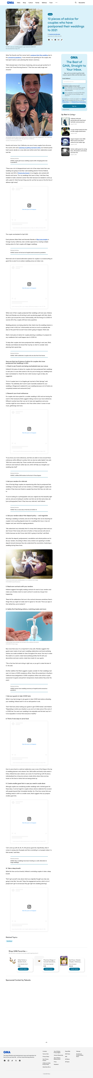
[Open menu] (56, 2)
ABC (66, 1056)
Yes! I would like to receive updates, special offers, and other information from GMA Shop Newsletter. (75, 89)
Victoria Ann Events (23, 173)
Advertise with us (46, 1067)
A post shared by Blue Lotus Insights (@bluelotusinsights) (25, 306)
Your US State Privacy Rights (57, 1052)
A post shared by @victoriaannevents (21, 227)
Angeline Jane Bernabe (54, 34)
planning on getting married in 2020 (30, 147)
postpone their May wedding (39, 55)
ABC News (67, 1054)
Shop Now (23, 969)
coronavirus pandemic (14, 57)
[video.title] (24, 27)
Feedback (56, 1064)
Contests (45, 1051)
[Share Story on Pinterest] (55, 40)
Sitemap (78, 1051)
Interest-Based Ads (58, 1055)
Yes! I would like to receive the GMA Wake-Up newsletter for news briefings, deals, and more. (75, 94)
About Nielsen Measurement (57, 1058)
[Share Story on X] (52, 40)
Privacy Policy (65, 102)
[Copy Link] (62, 40)
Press (55, 1061)
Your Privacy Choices (45, 1059)
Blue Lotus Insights (42, 239)
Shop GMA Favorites (17, 951)
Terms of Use (46, 1054)
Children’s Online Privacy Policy (46, 1063)
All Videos (67, 1059)
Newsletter (82, 2)
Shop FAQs (67, 1051)
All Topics (67, 1061)
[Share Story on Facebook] (49, 40)
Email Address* (66, 78)
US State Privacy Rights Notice (78, 102)
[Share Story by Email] (58, 40)
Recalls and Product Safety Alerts (79, 1055)
